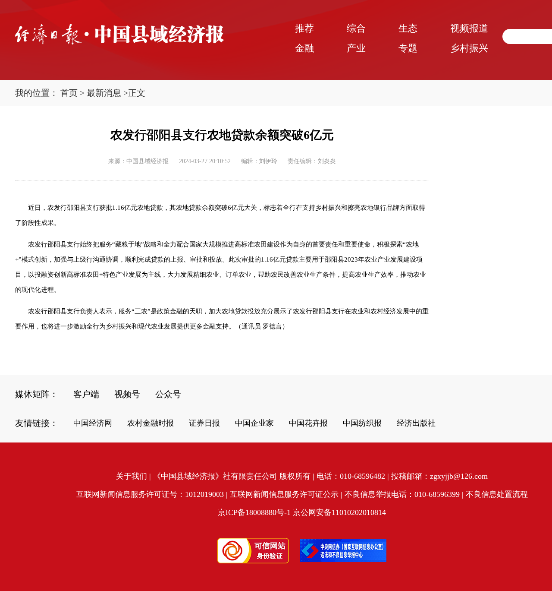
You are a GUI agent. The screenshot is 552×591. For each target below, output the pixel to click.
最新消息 (104, 93)
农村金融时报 (150, 423)
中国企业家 (254, 423)
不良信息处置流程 (497, 494)
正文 (136, 93)
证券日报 (204, 423)
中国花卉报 (308, 423)
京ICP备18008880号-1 (254, 512)
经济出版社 (416, 423)
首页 (69, 93)
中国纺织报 (362, 423)
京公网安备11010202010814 (339, 512)
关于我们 (131, 476)
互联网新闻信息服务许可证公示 (284, 494)
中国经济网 (92, 423)
